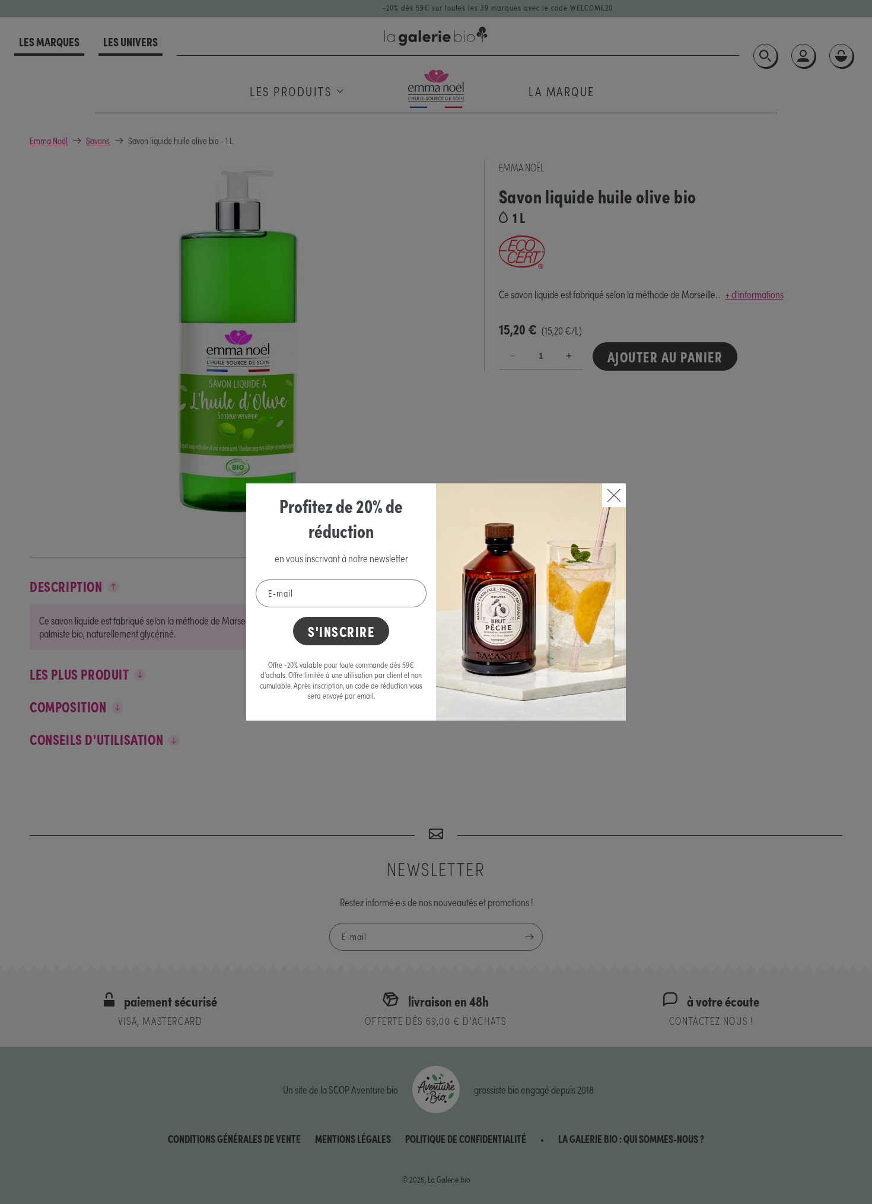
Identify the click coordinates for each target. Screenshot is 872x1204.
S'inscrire (341, 631)
